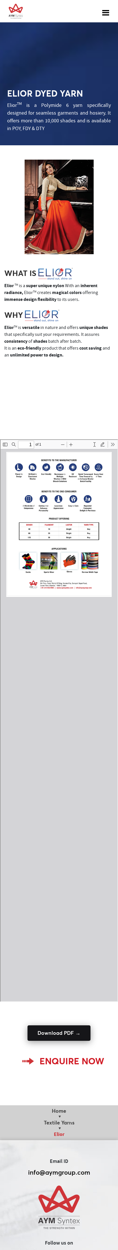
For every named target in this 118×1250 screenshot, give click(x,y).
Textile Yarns (59, 1122)
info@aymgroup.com (59, 1172)
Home (59, 1111)
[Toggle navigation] (105, 11)
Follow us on (59, 1243)
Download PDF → (59, 1033)
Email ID (59, 1161)
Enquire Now (72, 1061)
